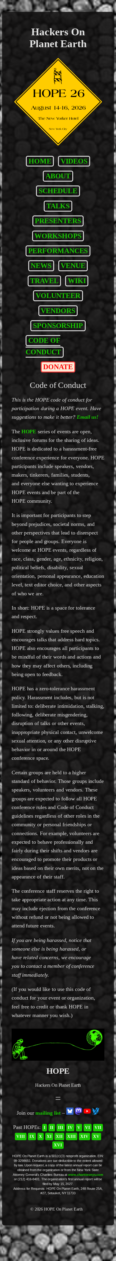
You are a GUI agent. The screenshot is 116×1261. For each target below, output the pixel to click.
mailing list (48, 1113)
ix (32, 1136)
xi (49, 1136)
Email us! (87, 417)
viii (20, 1136)
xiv (84, 1136)
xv (96, 1136)
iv (70, 1127)
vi (87, 1127)
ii (52, 1127)
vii (98, 1127)
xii (59, 1136)
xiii (71, 1136)
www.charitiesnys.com (85, 1174)
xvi (58, 1145)
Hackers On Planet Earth (58, 38)
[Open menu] (58, 1098)
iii (60, 1127)
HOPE (29, 431)
